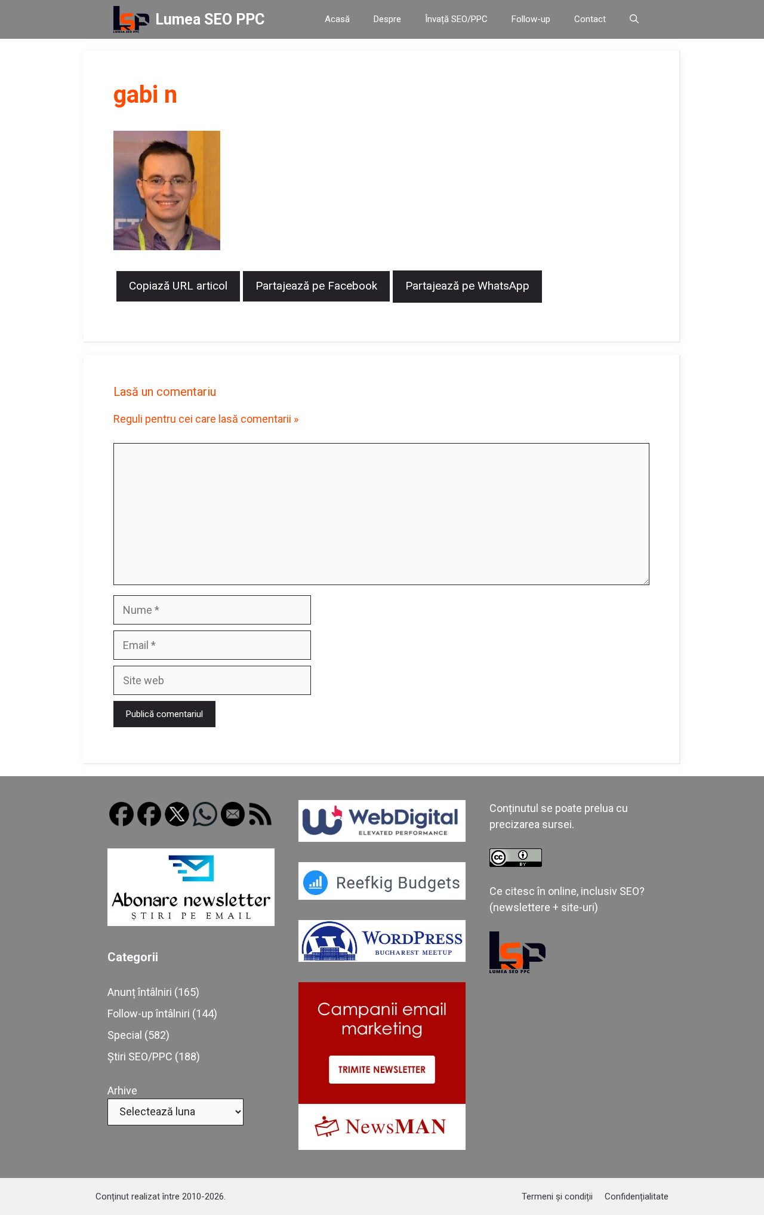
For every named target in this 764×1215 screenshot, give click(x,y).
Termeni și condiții (557, 1196)
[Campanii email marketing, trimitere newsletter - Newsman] (382, 1146)
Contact (590, 19)
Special (124, 1035)
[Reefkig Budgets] (382, 896)
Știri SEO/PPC (139, 1056)
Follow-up (531, 19)
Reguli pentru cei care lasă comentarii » (205, 419)
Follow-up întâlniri (148, 1013)
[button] (634, 19)
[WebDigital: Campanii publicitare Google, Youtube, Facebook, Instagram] (382, 838)
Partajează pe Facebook (316, 286)
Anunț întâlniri (139, 992)
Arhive (122, 1090)
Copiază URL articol (178, 286)
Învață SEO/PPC (456, 19)
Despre (387, 19)
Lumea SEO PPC (209, 19)
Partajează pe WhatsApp (467, 286)
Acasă (337, 19)
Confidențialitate (636, 1196)
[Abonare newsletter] (191, 922)
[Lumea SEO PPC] (131, 19)
